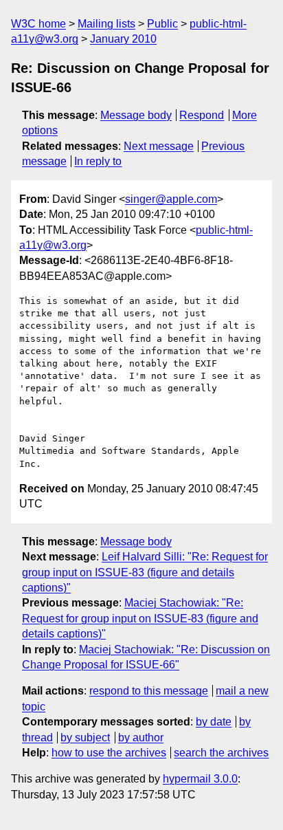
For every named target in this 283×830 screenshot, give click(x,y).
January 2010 (123, 39)
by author (140, 737)
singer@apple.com (171, 199)
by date (213, 722)
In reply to (98, 161)
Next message (159, 146)
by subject (85, 737)
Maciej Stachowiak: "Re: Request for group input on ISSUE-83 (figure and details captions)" (140, 618)
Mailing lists (106, 24)
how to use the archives (109, 752)
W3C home (38, 24)
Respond (201, 115)
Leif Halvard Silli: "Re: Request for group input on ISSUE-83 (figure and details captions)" (145, 572)
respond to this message (148, 691)
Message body (136, 115)
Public (162, 24)
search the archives (221, 752)
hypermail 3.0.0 (200, 779)
